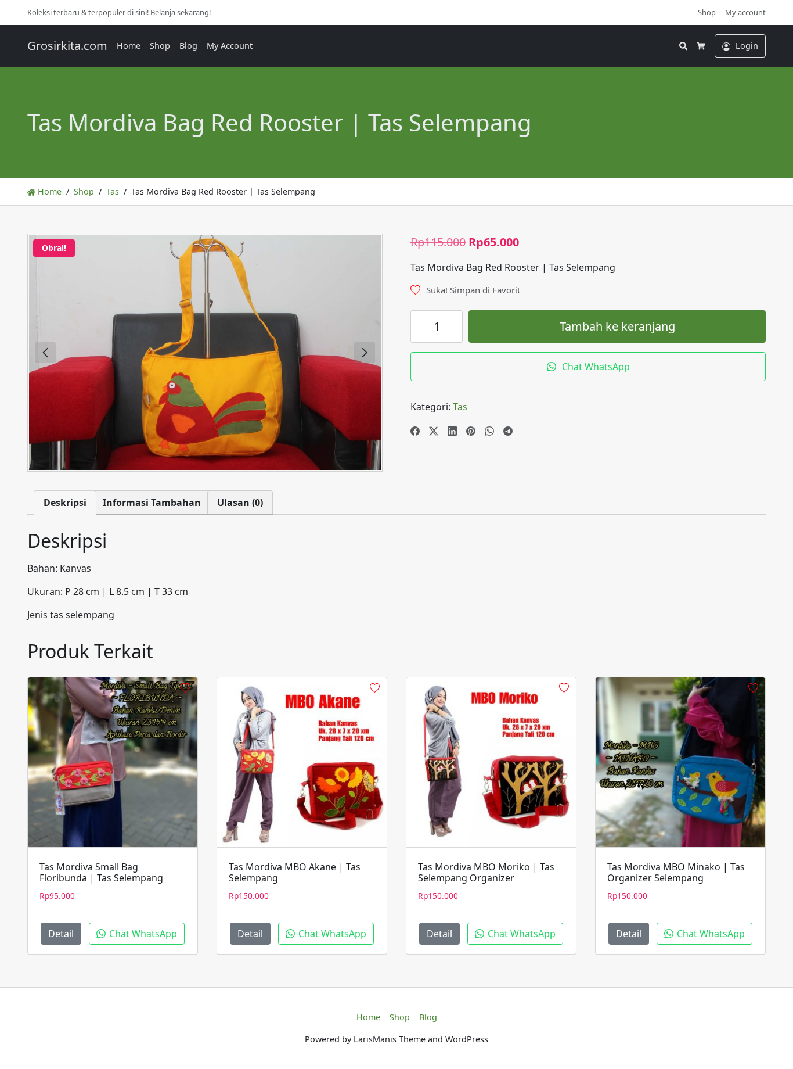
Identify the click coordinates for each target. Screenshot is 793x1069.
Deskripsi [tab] (65, 502)
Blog (188, 45)
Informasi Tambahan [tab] (152, 502)
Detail (61, 933)
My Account (230, 45)
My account (745, 12)
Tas (112, 191)
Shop (707, 12)
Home (128, 45)
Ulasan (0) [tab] (240, 502)
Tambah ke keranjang (617, 326)
